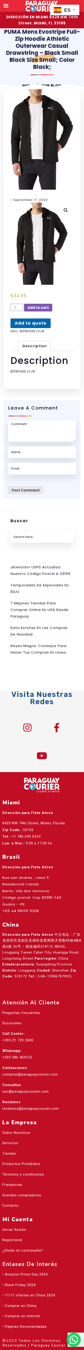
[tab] (34, 346)
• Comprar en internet (21, 1316)
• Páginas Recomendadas (24, 1326)
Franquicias (12, 1185)
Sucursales (12, 1023)
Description (34, 346)
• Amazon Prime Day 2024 (25, 1274)
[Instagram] (28, 728)
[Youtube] (42, 756)
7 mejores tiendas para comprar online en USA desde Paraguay (39, 610)
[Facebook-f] (57, 728)
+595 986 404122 (17, 1057)
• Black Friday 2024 (18, 1285)
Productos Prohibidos (21, 1164)
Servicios (10, 1143)
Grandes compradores (21, 1195)
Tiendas (9, 1153)
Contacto (10, 1205)
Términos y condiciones (23, 1174)
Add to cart (38, 307)
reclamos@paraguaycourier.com (30, 1108)
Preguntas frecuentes (21, 1013)
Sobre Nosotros (16, 1133)
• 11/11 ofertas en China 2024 (28, 1295)
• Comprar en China (19, 1306)
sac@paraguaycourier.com (25, 1091)
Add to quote (30, 323)
